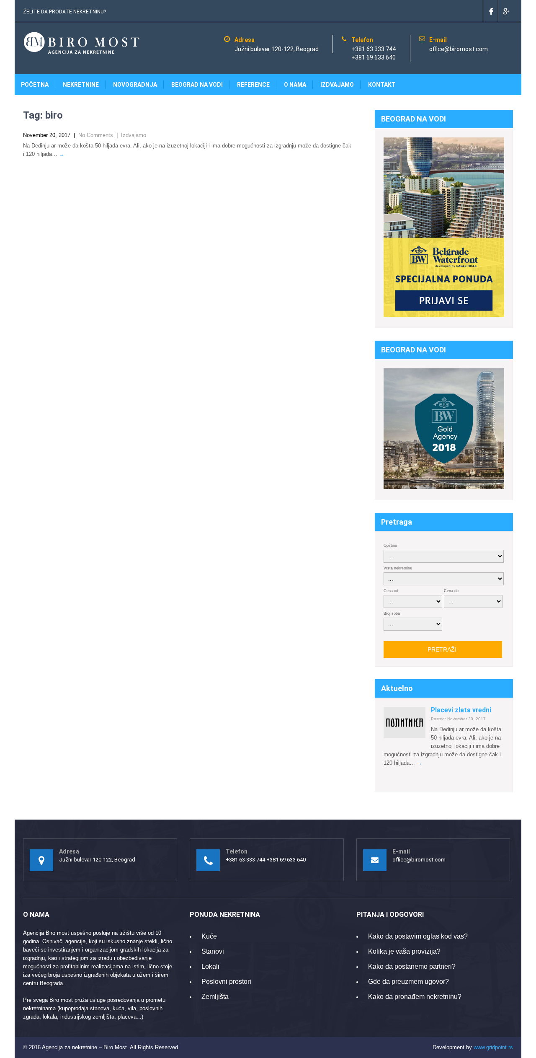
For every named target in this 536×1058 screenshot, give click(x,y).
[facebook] (490, 11)
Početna (35, 84)
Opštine (390, 545)
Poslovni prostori (226, 981)
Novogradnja (135, 84)
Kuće (209, 936)
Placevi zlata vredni (461, 710)
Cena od (391, 591)
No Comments (95, 135)
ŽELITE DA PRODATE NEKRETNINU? (64, 11)
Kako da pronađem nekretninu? (414, 996)
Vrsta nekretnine (398, 568)
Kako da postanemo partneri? (412, 966)
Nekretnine (81, 84)
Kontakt (382, 84)
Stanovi (212, 951)
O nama (295, 84)
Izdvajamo (337, 84)
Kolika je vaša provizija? (404, 951)
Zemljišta (215, 996)
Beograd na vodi (197, 84)
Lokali (210, 966)
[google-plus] (505, 11)
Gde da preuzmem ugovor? (408, 981)
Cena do (451, 591)
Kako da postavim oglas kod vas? (418, 936)
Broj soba (392, 613)
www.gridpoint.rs (493, 1047)
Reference (253, 84)
